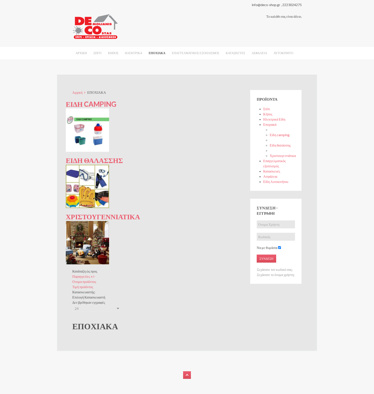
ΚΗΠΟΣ (113, 53)
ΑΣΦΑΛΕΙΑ (259, 53)
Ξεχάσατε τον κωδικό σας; (275, 269)
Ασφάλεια (270, 176)
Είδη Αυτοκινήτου (275, 181)
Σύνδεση (266, 258)
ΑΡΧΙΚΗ (81, 53)
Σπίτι (266, 109)
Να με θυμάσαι (267, 247)
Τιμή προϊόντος (82, 287)
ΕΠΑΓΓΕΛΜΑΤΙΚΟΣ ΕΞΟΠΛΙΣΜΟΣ (195, 53)
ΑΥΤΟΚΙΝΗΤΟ (283, 53)
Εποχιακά (269, 124)
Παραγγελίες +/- (83, 276)
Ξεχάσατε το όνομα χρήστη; (276, 275)
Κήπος (267, 114)
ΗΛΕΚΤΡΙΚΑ (133, 53)
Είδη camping (280, 135)
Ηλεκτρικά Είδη (274, 119)
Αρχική (77, 92)
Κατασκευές (271, 171)
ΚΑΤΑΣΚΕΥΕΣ (235, 53)
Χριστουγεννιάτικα (283, 155)
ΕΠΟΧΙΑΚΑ (157, 53)
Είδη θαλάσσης (280, 145)
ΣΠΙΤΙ (98, 53)
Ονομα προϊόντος (84, 281)
